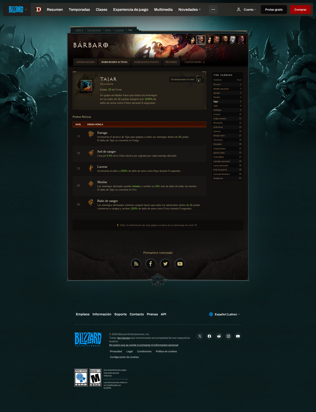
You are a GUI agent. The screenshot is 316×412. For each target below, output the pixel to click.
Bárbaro (91, 45)
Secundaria (106, 83)
